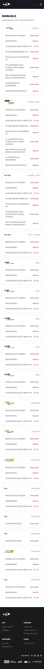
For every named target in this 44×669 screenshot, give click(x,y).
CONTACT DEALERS (30, 630)
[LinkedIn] (38, 655)
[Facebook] (32, 655)
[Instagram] (35, 655)
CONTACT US (28, 627)
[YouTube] (41, 655)
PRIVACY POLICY (29, 643)
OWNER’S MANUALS (31, 633)
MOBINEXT (5, 630)
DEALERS (5, 643)
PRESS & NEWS (7, 627)
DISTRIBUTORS (7, 647)
